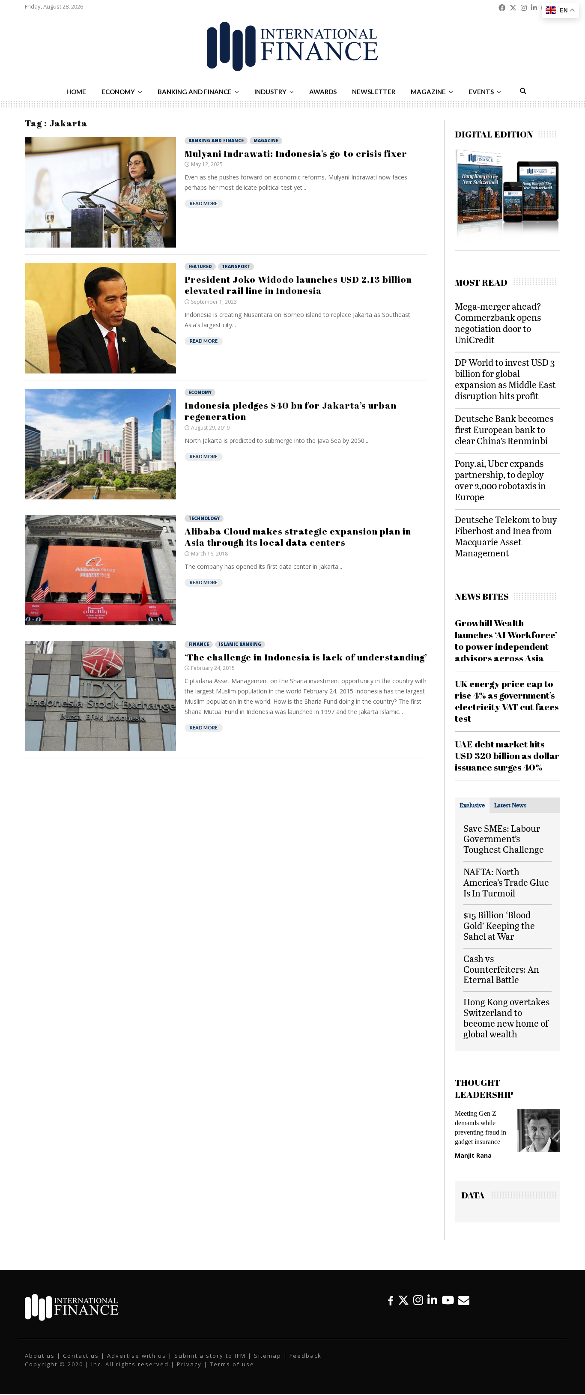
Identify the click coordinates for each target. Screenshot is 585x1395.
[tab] (472, 805)
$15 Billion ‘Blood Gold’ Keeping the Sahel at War (499, 925)
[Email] (463, 1300)
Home (76, 92)
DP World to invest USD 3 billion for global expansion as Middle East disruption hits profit (505, 379)
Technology (204, 518)
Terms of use (232, 1364)
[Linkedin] (432, 1300)
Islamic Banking (240, 644)
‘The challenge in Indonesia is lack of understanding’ (306, 657)
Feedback (306, 1355)
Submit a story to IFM (210, 1355)
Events (481, 92)
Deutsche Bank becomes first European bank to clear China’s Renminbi (504, 429)
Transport (236, 266)
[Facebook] (391, 1300)
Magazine (428, 92)
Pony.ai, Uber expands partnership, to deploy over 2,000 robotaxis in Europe (500, 480)
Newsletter (373, 92)
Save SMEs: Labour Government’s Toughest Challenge (503, 839)
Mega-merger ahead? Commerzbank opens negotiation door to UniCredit (498, 323)
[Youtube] (448, 1300)
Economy (118, 92)
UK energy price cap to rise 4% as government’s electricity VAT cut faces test (507, 701)
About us (40, 1355)
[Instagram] (418, 1300)
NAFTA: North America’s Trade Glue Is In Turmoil (506, 882)
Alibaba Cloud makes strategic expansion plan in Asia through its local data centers (298, 536)
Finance (198, 644)
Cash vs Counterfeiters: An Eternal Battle (501, 969)
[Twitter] (403, 1300)
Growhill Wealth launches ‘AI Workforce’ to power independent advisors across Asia (506, 640)
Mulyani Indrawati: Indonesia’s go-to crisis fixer (296, 153)
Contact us (81, 1355)
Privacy (189, 1364)
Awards (323, 92)
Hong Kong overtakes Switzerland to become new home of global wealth (506, 1017)
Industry (270, 92)
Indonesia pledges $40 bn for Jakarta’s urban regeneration (291, 410)
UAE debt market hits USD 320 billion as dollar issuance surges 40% (507, 756)
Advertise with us (136, 1355)
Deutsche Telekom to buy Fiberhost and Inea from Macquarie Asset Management (506, 536)
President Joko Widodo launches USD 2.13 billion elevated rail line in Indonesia (298, 284)
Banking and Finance (195, 92)
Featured (200, 266)
